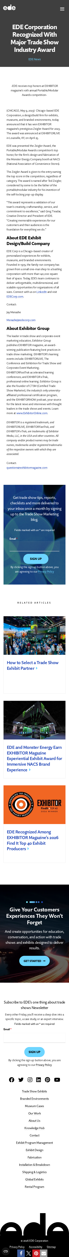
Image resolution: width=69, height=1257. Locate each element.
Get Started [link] (32, 961)
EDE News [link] (34, 59)
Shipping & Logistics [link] (34, 1172)
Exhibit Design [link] (34, 1150)
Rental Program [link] (34, 1187)
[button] (62, 9)
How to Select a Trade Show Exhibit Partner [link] (33, 665)
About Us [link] (34, 1121)
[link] (9, 7)
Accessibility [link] (35, 1246)
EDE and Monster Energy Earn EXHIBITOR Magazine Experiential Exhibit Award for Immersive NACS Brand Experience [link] (34, 758)
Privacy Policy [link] (17, 1246)
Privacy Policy (46, 571)
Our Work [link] (34, 1113)
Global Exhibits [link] (34, 1179)
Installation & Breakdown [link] (34, 1165)
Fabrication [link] (35, 1157)
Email (13, 538)
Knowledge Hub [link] (34, 1128)
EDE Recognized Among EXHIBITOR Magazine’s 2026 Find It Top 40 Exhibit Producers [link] (32, 840)
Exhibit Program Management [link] (34, 1143)
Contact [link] (35, 1135)
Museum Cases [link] (34, 1106)
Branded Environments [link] (34, 1099)
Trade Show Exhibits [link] (34, 1091)
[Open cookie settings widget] (6, 1251)
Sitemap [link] (51, 1246)
